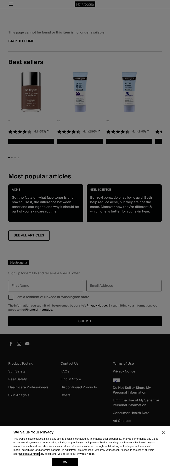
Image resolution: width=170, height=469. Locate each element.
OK (65, 461)
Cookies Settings (29, 453)
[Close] (163, 432)
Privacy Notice (85, 453)
